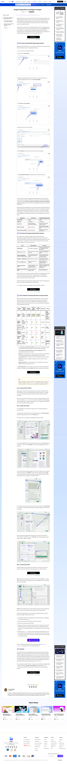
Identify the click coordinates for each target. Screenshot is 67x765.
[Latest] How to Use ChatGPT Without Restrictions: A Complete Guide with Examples (60, 341)
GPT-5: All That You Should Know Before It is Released (60, 21)
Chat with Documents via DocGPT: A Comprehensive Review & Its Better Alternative (60, 337)
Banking (45, 739)
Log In (65, 1)
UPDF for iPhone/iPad (38, 743)
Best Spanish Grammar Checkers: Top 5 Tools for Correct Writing (60, 660)
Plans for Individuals (27, 739)
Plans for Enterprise (27, 741)
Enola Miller (23, 11)
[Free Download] (60, 1)
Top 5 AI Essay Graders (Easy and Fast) (59, 358)
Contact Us (61, 746)
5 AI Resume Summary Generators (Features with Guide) (59, 667)
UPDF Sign (36, 750)
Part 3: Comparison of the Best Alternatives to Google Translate (8, 24)
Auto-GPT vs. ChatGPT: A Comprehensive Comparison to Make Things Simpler (60, 656)
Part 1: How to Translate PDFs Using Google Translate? (8, 18)
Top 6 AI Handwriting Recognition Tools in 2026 (59, 17)
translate (26, 631)
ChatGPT (20, 15)
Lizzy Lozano (18, 719)
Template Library (61, 743)
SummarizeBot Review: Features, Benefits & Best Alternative (60, 28)
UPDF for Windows (38, 739)
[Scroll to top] (65, 762)
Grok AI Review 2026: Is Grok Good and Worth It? (60, 32)
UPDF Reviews (53, 741)
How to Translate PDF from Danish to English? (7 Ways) (60, 673)
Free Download (60, 1)
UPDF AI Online (33, 640)
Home (17, 15)
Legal (45, 746)
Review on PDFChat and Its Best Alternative (60, 670)
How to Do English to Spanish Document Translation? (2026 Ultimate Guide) (59, 351)
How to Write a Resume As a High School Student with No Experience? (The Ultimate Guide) (59, 25)
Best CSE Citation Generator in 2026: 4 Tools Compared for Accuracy (59, 35)
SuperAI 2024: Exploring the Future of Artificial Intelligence (60, 344)
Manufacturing (46, 748)
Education (45, 743)
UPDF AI (26, 399)
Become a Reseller (54, 743)
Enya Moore (5, 719)
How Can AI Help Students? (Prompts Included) (59, 355)
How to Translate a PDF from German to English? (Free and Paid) (60, 677)
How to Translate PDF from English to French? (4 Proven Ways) (60, 663)
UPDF (3, 1)
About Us (52, 739)
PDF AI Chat (33, 382)
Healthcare (46, 741)
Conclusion (5, 27)
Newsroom (52, 746)
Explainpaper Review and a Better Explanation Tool (60, 348)
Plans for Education (27, 743)
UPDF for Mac (37, 741)
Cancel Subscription (62, 748)
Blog (51, 748)
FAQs (60, 741)
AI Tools (36, 748)
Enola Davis (44, 719)
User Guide (61, 739)
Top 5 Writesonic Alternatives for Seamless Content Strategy (59, 39)
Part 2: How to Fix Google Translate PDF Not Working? (8, 21)
